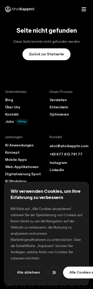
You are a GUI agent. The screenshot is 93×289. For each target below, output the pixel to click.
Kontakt (12, 114)
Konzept (12, 152)
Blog (9, 100)
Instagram (58, 163)
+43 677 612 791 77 (66, 154)
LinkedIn (57, 170)
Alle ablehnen (28, 272)
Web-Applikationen (21, 167)
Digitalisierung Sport (23, 174)
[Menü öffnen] (84, 9)
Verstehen (58, 100)
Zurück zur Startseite (46, 54)
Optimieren (59, 114)
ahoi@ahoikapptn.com (69, 146)
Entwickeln (59, 107)
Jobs (9, 122)
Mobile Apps (16, 160)
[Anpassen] (54, 272)
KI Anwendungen (19, 145)
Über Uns (12, 107)
